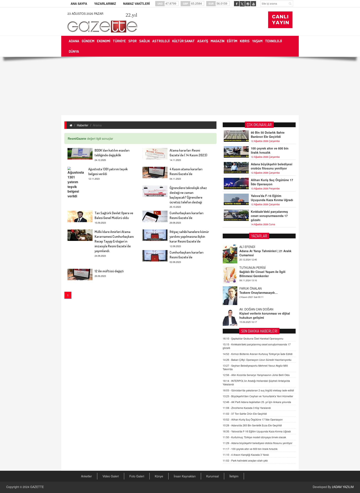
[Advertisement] (180, 86)
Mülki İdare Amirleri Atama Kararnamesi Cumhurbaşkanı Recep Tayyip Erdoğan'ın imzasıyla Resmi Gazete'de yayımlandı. (114, 241)
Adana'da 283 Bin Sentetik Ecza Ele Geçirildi (252, 425)
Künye (159, 476)
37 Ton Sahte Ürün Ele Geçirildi (245, 413)
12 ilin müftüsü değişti (109, 271)
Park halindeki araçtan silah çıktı (245, 460)
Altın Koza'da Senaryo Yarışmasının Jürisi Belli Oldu (256, 375)
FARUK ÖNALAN (250, 288)
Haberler (82, 125)
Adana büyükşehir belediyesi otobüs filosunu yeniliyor (271, 166)
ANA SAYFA (79, 3)
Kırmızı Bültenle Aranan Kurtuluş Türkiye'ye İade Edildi (257, 354)
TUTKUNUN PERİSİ (252, 267)
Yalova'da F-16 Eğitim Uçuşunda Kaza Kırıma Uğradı (272, 198)
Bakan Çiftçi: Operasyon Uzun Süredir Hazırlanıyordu (257, 359)
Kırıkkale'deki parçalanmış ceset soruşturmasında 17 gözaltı (269, 215)
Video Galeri (110, 476)
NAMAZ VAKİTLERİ (136, 3)
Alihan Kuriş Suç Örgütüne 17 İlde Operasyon (272, 182)
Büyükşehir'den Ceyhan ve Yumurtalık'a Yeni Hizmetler (258, 396)
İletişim (234, 476)
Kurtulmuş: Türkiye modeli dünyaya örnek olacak (254, 437)
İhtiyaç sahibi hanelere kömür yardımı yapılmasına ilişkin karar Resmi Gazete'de (189, 236)
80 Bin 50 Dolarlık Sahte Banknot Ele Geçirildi (268, 134)
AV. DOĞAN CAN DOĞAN (256, 309)
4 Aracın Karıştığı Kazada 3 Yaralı (246, 454)
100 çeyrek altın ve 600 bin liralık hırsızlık (270, 150)
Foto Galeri (136, 476)
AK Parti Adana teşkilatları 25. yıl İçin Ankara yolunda (257, 402)
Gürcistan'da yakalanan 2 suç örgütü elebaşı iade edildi (258, 390)
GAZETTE (37, 487)
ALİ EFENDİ (247, 247)
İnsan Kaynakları (185, 476)
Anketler (86, 476)
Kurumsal (212, 476)
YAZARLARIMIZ (105, 3)
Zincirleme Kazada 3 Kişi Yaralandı (247, 408)
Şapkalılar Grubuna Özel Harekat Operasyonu (253, 338)
